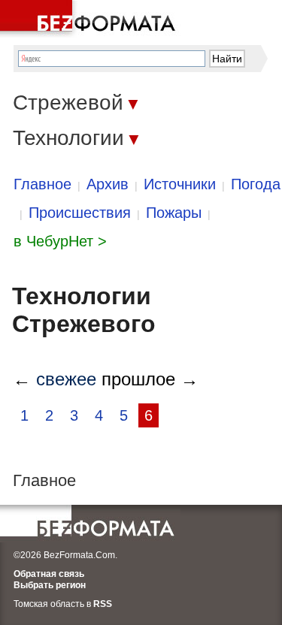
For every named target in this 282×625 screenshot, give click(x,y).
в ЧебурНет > (60, 241)
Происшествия (80, 212)
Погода (255, 184)
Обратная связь (49, 574)
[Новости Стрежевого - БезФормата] (90, 19)
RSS (102, 604)
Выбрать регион (50, 585)
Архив (107, 184)
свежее (66, 379)
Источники (180, 184)
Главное (42, 184)
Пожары (174, 212)
